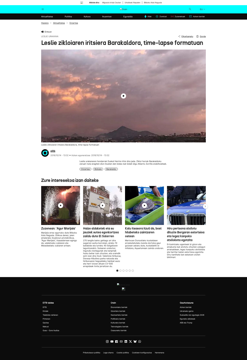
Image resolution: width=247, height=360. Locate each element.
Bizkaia (98, 169)
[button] (205, 206)
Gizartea (85, 169)
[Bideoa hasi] (123, 96)
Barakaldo (111, 169)
